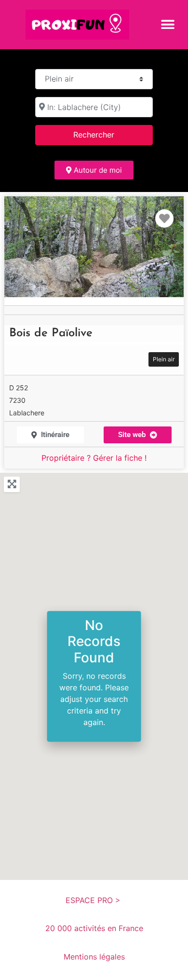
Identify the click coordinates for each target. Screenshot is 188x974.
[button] (167, 24)
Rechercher (106, 134)
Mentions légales (94, 956)
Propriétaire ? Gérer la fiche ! (94, 458)
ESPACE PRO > (94, 900)
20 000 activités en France (94, 928)
